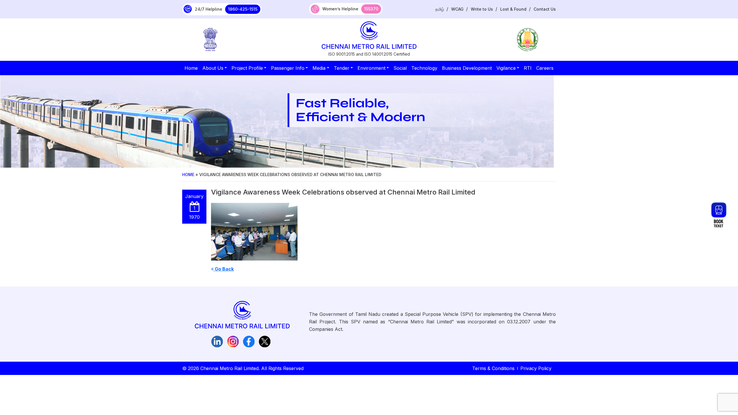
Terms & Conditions (493, 368)
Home (188, 174)
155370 (371, 8)
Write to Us (482, 9)
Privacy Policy (535, 368)
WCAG (457, 9)
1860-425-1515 (242, 9)
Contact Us (545, 9)
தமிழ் (439, 9)
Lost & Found (513, 9)
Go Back (224, 269)
